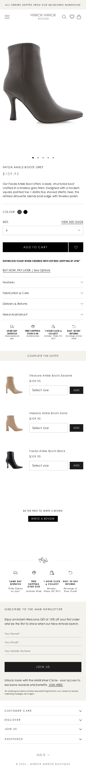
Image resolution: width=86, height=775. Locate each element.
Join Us (43, 667)
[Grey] (19, 211)
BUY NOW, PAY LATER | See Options (26, 270)
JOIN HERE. (56, 685)
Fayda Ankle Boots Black (47, 451)
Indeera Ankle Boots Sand (48, 413)
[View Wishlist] (72, 17)
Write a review (43, 518)
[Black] (25, 211)
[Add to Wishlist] (76, 247)
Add (76, 390)
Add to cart (35, 247)
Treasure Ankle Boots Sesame (50, 375)
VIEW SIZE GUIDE (72, 222)
